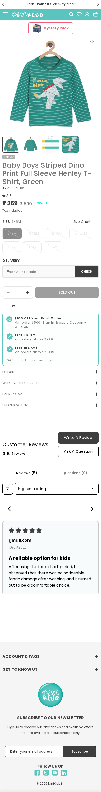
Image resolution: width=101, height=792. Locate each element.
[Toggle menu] (5, 14)
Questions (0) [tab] (74, 472)
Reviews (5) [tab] (26, 472)
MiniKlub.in (56, 783)
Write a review (78, 437)
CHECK (86, 271)
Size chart (82, 221)
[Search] (71, 14)
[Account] (87, 14)
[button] (3, 4)
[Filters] (7, 489)
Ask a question (78, 451)
